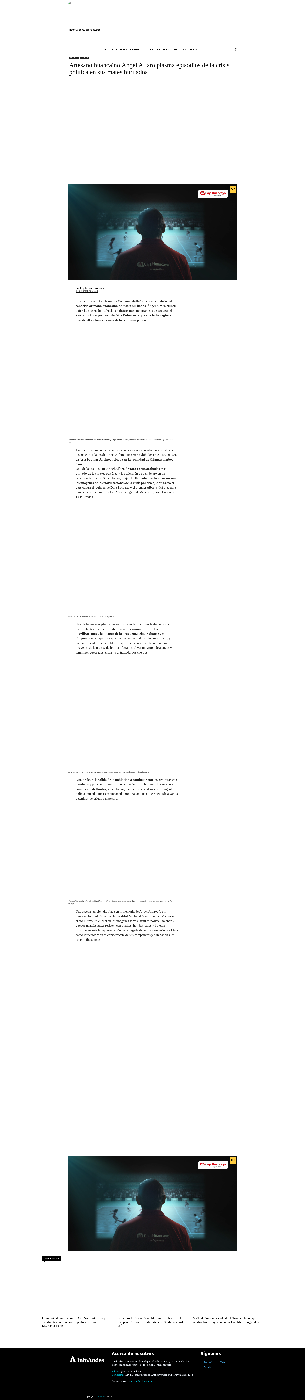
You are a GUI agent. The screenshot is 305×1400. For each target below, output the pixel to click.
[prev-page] (45, 1334)
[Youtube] (202, 1367)
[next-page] (51, 1334)
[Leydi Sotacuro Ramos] (70, 289)
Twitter (223, 1362)
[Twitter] (218, 1362)
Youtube (207, 1367)
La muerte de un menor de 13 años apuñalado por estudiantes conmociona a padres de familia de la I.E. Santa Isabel (75, 1322)
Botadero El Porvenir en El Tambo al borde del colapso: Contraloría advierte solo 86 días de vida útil (151, 1322)
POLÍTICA (84, 58)
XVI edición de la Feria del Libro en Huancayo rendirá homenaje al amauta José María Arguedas (226, 1320)
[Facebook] (202, 1362)
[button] (235, 49)
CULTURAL (74, 58)
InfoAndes (100, 1397)
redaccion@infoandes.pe (140, 1381)
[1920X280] (152, 25)
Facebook (208, 1362)
